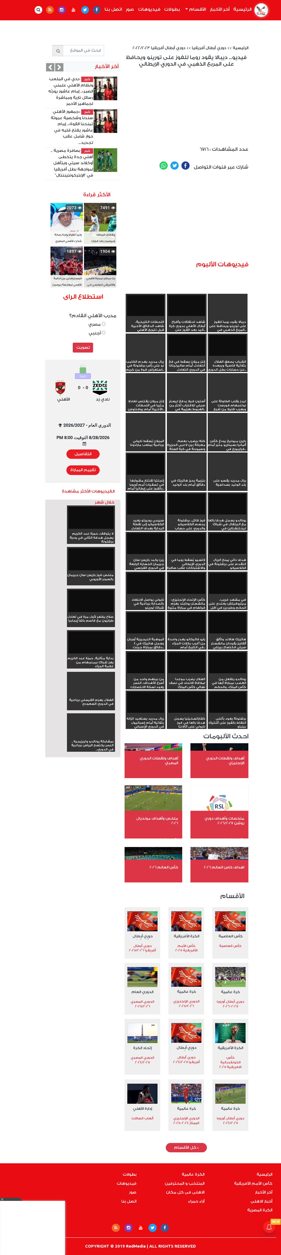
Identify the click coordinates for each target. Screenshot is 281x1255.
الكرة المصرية (259, 1210)
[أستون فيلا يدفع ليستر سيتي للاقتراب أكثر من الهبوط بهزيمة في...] (186, 384)
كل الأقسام (186, 1147)
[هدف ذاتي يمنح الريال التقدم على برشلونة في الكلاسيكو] (227, 543)
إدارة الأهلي (142, 1108)
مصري (95, 324)
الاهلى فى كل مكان (185, 1192)
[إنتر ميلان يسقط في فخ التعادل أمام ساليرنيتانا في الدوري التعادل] (186, 345)
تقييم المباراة (83, 470)
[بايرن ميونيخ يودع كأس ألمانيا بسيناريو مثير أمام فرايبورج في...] (227, 424)
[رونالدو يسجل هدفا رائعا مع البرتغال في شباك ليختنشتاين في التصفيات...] (227, 504)
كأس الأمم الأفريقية (253, 1183)
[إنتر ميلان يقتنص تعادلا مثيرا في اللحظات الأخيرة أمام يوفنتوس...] (145, 384)
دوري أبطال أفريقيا (209, 48)
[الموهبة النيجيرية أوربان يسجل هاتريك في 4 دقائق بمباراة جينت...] (145, 623)
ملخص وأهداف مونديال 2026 (157, 820)
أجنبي (95, 333)
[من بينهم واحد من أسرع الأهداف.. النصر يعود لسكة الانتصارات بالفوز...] (145, 662)
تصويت (83, 347)
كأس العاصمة (230, 936)
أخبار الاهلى (261, 1201)
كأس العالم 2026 (164, 867)
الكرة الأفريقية (186, 936)
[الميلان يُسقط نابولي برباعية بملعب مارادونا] (145, 424)
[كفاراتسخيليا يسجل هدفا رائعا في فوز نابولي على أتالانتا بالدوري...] (186, 702)
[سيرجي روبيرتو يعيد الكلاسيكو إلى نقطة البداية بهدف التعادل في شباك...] (145, 504)
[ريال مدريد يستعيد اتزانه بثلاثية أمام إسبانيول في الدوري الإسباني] (145, 702)
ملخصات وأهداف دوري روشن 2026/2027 (224, 820)
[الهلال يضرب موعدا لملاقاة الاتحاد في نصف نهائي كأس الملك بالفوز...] (186, 662)
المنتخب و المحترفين (184, 1183)
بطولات (172, 9)
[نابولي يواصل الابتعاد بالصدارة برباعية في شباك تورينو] (145, 583)
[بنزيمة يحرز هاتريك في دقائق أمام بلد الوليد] (186, 464)
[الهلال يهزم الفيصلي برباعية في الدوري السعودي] (91, 694)
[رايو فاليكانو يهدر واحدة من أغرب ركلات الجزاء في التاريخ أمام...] (186, 623)
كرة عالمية (230, 992)
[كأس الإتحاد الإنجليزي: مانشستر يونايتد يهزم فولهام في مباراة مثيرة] (186, 583)
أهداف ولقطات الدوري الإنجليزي (225, 760)
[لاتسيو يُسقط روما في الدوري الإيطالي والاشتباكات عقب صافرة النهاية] (186, 543)
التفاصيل (82, 454)
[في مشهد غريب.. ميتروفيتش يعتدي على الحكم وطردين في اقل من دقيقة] (227, 583)
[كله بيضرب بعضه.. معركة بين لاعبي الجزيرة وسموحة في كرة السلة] (186, 424)
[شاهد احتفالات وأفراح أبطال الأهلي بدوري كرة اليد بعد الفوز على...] (186, 305)
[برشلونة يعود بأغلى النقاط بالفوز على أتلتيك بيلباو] (227, 702)
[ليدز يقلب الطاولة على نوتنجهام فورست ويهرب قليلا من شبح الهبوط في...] (227, 384)
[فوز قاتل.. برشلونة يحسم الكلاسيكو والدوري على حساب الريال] (186, 504)
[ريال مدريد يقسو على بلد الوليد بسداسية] (227, 464)
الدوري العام (142, 992)
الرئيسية (241, 9)
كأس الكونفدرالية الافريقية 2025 (230, 1062)
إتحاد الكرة (142, 1048)
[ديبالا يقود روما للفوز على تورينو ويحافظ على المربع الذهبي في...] (227, 305)
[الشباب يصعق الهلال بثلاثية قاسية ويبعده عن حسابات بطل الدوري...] (227, 345)
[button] (50, 67)
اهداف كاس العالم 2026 (224, 867)
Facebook (185, 165)
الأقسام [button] (197, 9)
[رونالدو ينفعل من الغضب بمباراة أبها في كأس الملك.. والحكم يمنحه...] (227, 662)
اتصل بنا (113, 9)
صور (130, 9)
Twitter (174, 165)
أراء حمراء (196, 1201)
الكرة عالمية (193, 1174)
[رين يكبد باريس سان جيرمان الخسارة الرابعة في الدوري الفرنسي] (145, 543)
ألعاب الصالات (142, 1118)
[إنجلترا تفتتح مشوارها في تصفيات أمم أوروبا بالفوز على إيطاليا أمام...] (145, 464)
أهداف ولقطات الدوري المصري (159, 760)
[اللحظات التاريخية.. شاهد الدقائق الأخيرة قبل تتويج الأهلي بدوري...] (145, 305)
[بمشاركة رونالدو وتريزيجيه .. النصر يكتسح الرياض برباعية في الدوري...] (91, 735)
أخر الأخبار (219, 9)
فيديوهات (149, 9)
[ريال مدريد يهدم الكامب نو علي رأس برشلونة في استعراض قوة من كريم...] (145, 345)
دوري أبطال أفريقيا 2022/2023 (159, 48)
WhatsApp (163, 165)
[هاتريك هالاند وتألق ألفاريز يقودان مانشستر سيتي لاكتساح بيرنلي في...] (227, 623)
